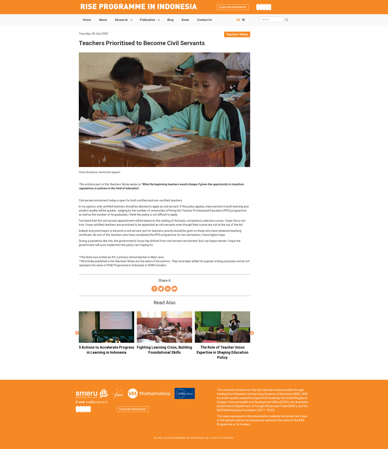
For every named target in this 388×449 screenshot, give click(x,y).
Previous (77, 333)
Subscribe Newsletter (232, 7)
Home (87, 19)
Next (252, 333)
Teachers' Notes (237, 34)
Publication (147, 19)
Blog (170, 19)
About (103, 19)
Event (185, 19)
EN (238, 19)
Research (121, 19)
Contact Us (204, 19)
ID (243, 19)
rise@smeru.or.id (96, 402)
